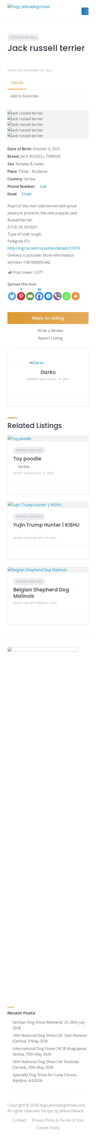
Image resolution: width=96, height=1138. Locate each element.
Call (42, 186)
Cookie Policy (48, 1127)
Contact (19, 1120)
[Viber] (57, 293)
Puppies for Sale (23, 37)
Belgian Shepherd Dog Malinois (41, 592)
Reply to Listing (48, 318)
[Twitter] (12, 293)
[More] (76, 293)
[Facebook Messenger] (48, 293)
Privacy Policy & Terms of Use (57, 1120)
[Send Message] (14, 399)
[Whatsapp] (66, 293)
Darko (48, 372)
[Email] (30, 293)
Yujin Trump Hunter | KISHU (46, 524)
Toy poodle (27, 458)
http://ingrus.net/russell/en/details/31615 (43, 248)
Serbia (23, 466)
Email (26, 194)
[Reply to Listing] (14, 487)
